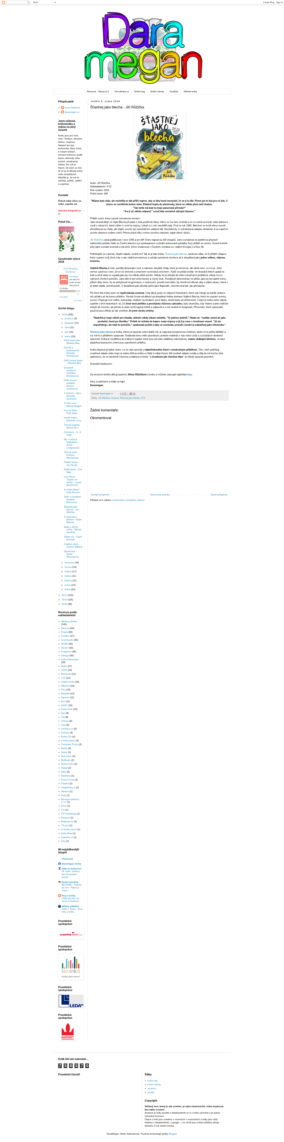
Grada (64, 632)
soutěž (150, 1092)
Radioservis (67, 821)
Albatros (65, 685)
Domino (65, 732)
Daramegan (74, 276)
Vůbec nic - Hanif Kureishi (73, 538)
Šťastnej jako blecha (176, 253)
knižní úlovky (154, 1084)
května (68, 571)
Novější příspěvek (100, 494)
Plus (63, 689)
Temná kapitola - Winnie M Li (72, 426)
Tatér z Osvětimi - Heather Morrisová (73, 499)
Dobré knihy (67, 764)
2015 (65, 604)
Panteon (65, 817)
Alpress (65, 791)
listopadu (70, 323)
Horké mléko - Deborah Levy (72, 419)
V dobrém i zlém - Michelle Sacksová (73, 396)
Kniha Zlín (66, 736)
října (67, 327)
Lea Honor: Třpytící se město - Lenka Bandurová (72, 480)
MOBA (64, 643)
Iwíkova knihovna (71, 868)
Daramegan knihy (71, 863)
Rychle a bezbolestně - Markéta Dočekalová (72, 351)
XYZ (143, 398)
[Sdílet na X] (128, 393)
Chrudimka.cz (122, 91)
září (67, 332)
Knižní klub (66, 709)
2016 (65, 599)
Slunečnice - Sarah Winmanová (71, 554)
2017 (65, 595)
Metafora (66, 775)
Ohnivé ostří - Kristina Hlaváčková (71, 455)
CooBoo (65, 636)
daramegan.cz (71, 112)
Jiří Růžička (97, 239)
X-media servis (69, 829)
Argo (63, 795)
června (68, 567)
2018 (65, 314)
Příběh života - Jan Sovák (71, 463)
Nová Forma (67, 779)
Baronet (65, 628)
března (68, 580)
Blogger (173, 1133)
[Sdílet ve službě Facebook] (131, 393)
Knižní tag (139, 91)
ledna (68, 589)
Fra (63, 809)
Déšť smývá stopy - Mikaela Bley (73, 361)
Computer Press (69, 744)
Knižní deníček (70, 882)
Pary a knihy (68, 895)
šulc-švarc (66, 756)
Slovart (64, 647)
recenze (115, 398)
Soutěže (174, 91)
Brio (63, 701)
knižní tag (152, 1080)
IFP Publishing (68, 813)
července (70, 562)
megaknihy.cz (68, 787)
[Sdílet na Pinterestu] (134, 393)
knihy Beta (66, 833)
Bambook (66, 674)
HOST (64, 705)
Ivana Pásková (72, 107)
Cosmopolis (67, 640)
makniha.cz (67, 837)
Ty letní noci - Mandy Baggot (73, 404)
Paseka (65, 783)
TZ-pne (65, 825)
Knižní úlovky (157, 91)
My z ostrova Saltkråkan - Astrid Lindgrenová (71, 443)
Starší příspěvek (219, 494)
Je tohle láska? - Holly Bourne (72, 491)
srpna (68, 336)
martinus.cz (67, 728)
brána (64, 752)
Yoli (63, 717)
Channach (67, 858)
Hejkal (64, 767)
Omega (65, 655)
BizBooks (66, 760)
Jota (63, 725)
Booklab (65, 693)
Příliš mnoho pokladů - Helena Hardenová (71, 384)
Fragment (66, 651)
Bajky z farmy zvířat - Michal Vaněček (72, 530)
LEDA (64, 670)
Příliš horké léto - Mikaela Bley (73, 341)
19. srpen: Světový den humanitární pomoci (71, 874)
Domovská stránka (160, 494)
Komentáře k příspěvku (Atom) (128, 500)
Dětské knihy (190, 91)
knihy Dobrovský (69, 659)
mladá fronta (67, 681)
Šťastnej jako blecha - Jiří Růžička (71, 509)
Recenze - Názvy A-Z (98, 91)
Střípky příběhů (70, 906)
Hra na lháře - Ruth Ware (71, 411)
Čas (63, 841)
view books (77, 300)
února (68, 585)
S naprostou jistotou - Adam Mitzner (73, 519)
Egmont (65, 697)
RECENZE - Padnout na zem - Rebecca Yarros (72, 888)
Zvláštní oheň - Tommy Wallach (73, 545)
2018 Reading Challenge (70, 270)
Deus (64, 805)
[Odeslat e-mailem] (121, 393)
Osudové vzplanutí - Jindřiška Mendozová (71, 371)
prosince (69, 318)
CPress (65, 721)
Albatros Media (69, 621)
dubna (68, 576)
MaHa (64, 748)
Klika (63, 771)
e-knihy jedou (68, 740)
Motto (64, 666)
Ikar (63, 713)
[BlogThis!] (124, 393)
